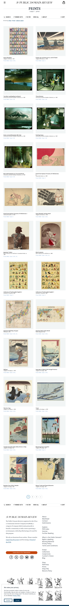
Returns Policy (47, 571)
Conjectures (46, 554)
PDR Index (45, 529)
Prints (35, 8)
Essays (44, 550)
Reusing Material (48, 541)
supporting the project (13, 540)
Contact (45, 521)
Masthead (45, 519)
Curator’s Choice (48, 556)
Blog (43, 558)
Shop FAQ (45, 569)
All (36, 17)
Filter (28, 17)
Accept (17, 600)
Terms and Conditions (50, 546)
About (44, 17)
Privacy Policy (46, 543)
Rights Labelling (47, 539)
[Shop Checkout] (64, 2)
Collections (46, 552)
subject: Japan (20, 20)
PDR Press (45, 565)
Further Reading (48, 533)
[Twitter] (16, 557)
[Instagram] (21, 557)
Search (8, 17)
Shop (10, 20)
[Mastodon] (32, 557)
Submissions (46, 523)
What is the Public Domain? (52, 537)
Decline (8, 600)
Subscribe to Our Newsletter (21, 552)
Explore (44, 527)
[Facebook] (11, 557)
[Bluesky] (27, 557)
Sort (62, 17)
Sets (18, 17)
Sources (44, 531)
